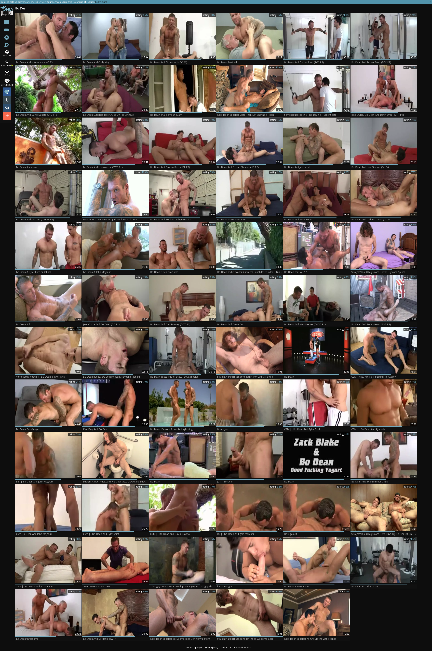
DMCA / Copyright (193, 647)
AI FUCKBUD (7, 85)
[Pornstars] (7, 38)
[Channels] (7, 30)
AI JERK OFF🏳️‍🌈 (7, 65)
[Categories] (7, 22)
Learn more (101, 1)
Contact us (226, 647)
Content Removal (242, 647)
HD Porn (7, 75)
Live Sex (7, 55)
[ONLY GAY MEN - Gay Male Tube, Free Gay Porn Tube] (7, 10)
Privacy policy (211, 647)
